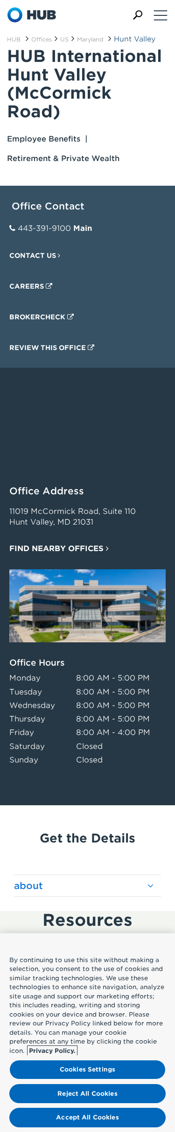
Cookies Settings (87, 1069)
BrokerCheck (38, 317)
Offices (41, 39)
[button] (137, 15)
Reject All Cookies (87, 1093)
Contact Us (33, 255)
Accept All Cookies (87, 1117)
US (64, 39)
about (28, 885)
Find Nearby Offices (57, 548)
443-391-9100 (44, 228)
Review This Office (48, 347)
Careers (27, 286)
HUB (14, 39)
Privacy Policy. (52, 1050)
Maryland (90, 39)
